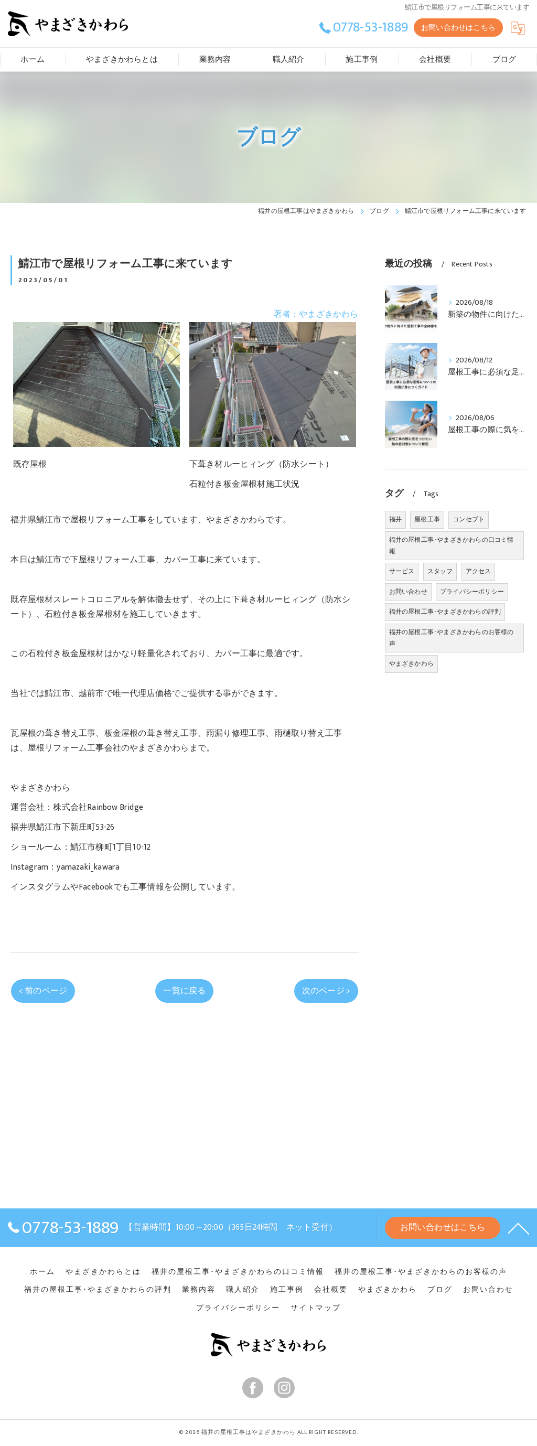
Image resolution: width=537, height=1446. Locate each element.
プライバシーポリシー (472, 591)
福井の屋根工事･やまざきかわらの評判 (445, 611)
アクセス (478, 571)
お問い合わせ (408, 591)
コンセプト (469, 519)
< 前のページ (43, 991)
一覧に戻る (184, 991)
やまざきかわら (411, 663)
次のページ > (326, 991)
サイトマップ (316, 1308)
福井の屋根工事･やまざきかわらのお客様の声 (451, 638)
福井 (395, 519)
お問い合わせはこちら (458, 28)
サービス (402, 571)
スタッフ (440, 571)
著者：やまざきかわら (316, 314)
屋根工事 (427, 519)
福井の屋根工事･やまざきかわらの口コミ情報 (451, 545)
